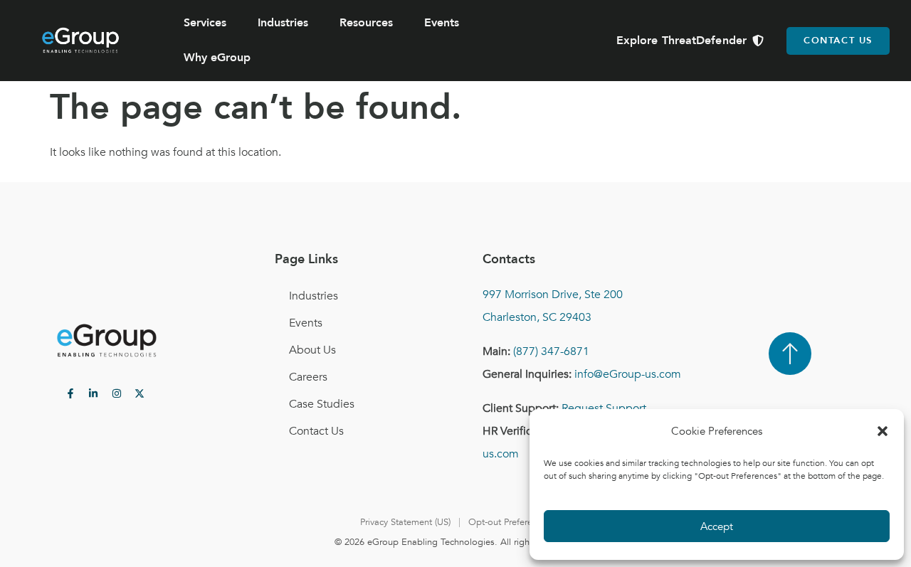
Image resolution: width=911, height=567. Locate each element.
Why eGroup (217, 57)
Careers (308, 377)
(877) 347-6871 (551, 351)
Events (441, 23)
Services (205, 23)
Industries (283, 23)
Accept (716, 526)
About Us (312, 350)
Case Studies (321, 404)
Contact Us (316, 431)
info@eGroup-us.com (627, 374)
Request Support (604, 408)
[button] (882, 431)
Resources (366, 23)
